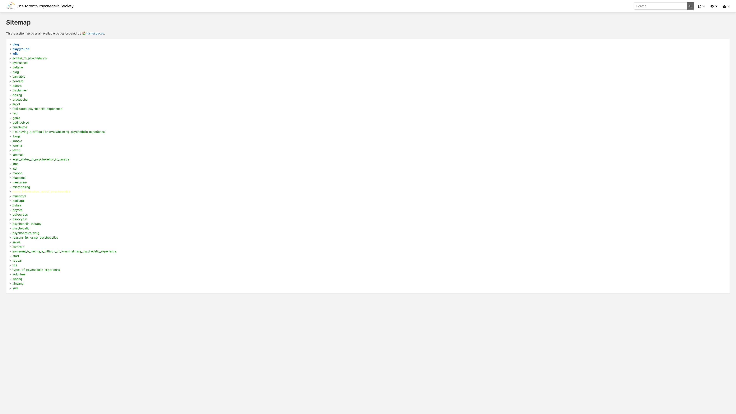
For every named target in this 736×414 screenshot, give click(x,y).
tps (14, 265)
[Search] (690, 6)
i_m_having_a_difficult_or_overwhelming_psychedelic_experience (58, 132)
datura (17, 86)
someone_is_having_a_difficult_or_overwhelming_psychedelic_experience (64, 251)
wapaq (17, 279)
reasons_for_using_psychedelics (35, 237)
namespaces (95, 33)
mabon (17, 173)
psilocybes (20, 214)
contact (17, 81)
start (15, 256)
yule (15, 288)
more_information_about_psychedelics (41, 191)
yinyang (18, 283)
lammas (17, 155)
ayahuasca (20, 63)
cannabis (18, 76)
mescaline (19, 182)
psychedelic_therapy (27, 224)
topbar (17, 260)
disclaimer (19, 90)
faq (14, 113)
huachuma (19, 127)
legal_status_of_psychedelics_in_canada (40, 159)
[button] (702, 6)
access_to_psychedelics (29, 58)
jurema (17, 145)
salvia (16, 242)
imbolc (17, 141)
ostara (16, 205)
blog (15, 72)
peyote (17, 210)
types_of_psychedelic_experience (36, 270)
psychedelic (20, 228)
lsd (14, 168)
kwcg (16, 150)
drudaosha (20, 99)
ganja (16, 118)
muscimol (19, 196)
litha (15, 164)
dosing (17, 95)
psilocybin (19, 219)
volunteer (19, 274)
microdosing (21, 187)
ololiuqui (18, 201)
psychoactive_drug (25, 233)
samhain (18, 247)
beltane (17, 67)
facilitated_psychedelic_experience (37, 109)
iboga (16, 136)
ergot (16, 104)
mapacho (19, 178)
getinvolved (20, 122)
